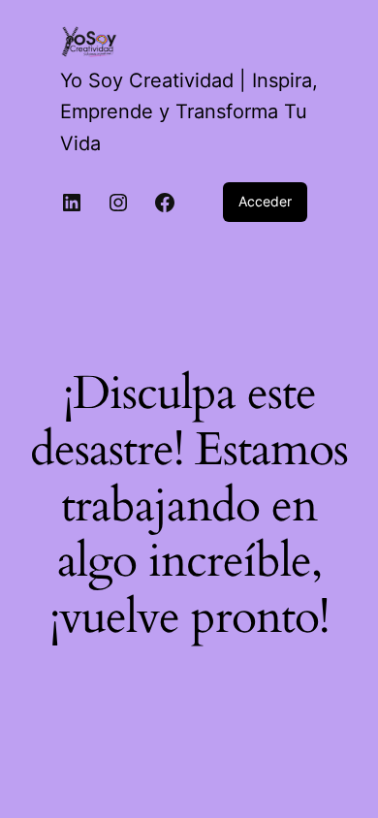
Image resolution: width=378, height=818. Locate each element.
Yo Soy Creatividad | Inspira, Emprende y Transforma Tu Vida (189, 112)
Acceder (265, 201)
